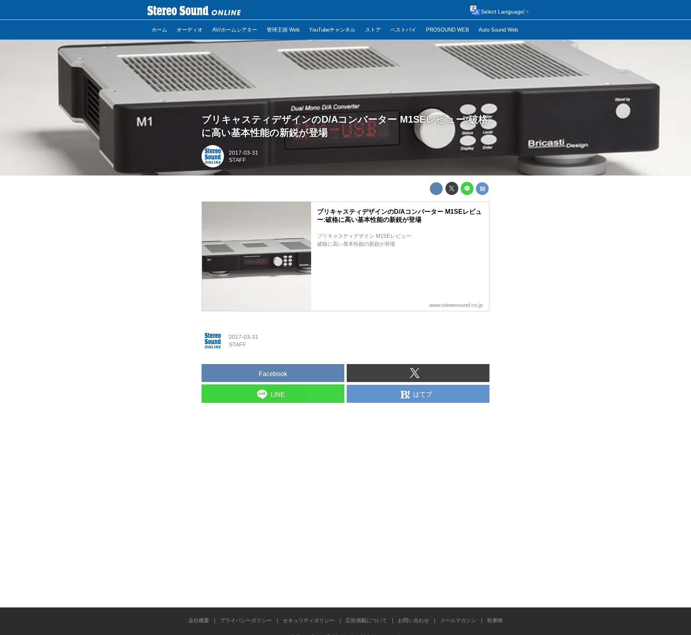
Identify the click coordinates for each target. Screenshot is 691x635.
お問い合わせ (413, 620)
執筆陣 (495, 620)
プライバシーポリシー (246, 620)
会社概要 (198, 620)
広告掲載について (366, 620)
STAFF (237, 160)
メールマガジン (458, 620)
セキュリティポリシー (309, 620)
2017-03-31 (243, 152)
